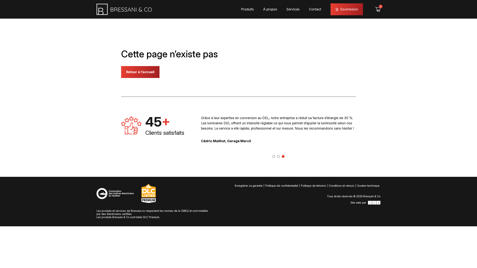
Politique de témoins (313, 185)
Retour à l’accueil (140, 72)
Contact (315, 9)
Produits (247, 9)
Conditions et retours (341, 185)
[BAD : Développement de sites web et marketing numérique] (374, 203)
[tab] (273, 156)
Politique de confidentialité (281, 185)
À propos (270, 9)
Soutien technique (368, 185)
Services (293, 9)
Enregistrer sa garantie (249, 185)
